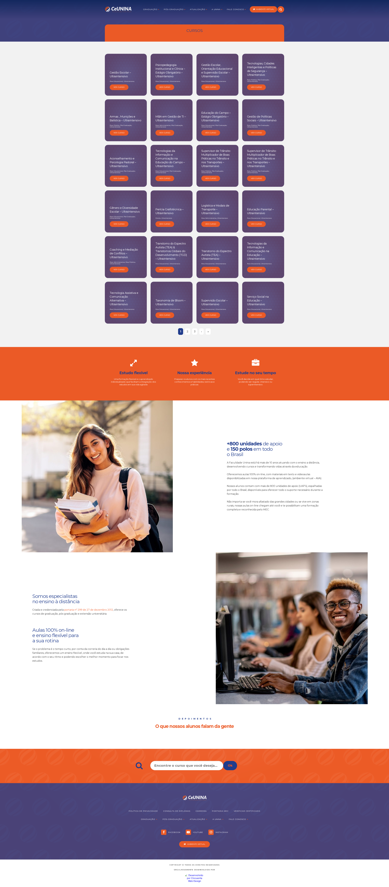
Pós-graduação (174, 9)
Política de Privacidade (143, 811)
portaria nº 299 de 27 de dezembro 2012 (88, 609)
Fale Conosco (235, 9)
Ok (230, 765)
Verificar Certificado (247, 811)
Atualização (197, 9)
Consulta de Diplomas (176, 811)
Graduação (150, 9)
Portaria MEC (220, 811)
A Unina (216, 9)
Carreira (201, 811)
